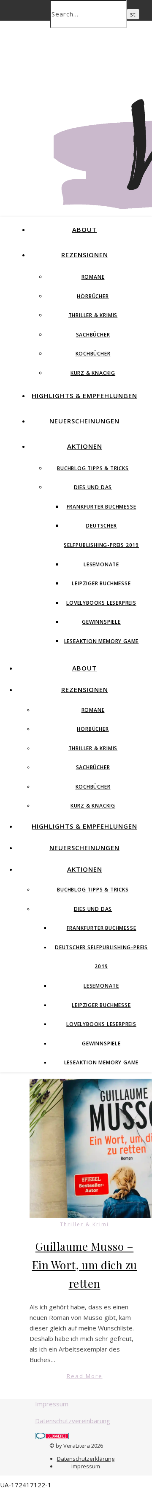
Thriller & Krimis (93, 315)
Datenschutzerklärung (85, 1458)
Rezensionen (84, 254)
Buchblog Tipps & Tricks (92, 468)
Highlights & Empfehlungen (84, 395)
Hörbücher (93, 296)
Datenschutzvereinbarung (72, 1420)
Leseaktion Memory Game (101, 641)
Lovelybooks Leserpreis (101, 602)
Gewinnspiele (101, 621)
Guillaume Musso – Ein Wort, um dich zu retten (84, 1265)
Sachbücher (93, 334)
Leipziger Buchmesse (101, 583)
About (84, 229)
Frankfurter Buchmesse (101, 506)
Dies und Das (93, 487)
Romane (93, 276)
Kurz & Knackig (93, 373)
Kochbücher (93, 353)
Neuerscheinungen (84, 421)
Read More (85, 1376)
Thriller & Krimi (84, 1224)
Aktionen (84, 446)
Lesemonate (101, 564)
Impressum (51, 1404)
